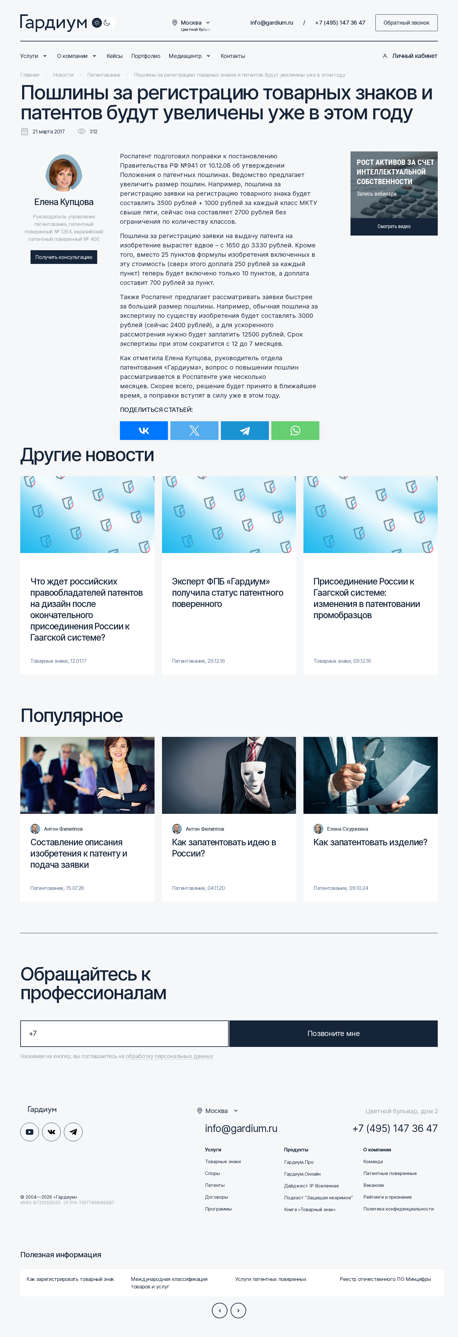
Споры (212, 1173)
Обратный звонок (407, 22)
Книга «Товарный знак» (310, 1209)
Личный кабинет (415, 56)
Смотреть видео (394, 226)
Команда (373, 1161)
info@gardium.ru (271, 22)
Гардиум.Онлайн (302, 1174)
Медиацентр (185, 56)
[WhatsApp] (295, 426)
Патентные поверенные (390, 1173)
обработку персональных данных (168, 1056)
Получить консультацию (63, 257)
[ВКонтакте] (144, 426)
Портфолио (145, 56)
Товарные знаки (223, 1161)
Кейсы (115, 56)
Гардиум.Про (299, 1162)
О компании (72, 56)
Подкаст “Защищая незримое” (318, 1198)
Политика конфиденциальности (398, 1209)
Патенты (215, 1185)
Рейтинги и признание (387, 1197)
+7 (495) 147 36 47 (340, 22)
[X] (194, 426)
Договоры (216, 1197)
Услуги (29, 56)
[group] (87, 575)
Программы (218, 1209)
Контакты (233, 56)
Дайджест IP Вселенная (311, 1186)
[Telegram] (245, 426)
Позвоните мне (334, 1033)
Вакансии (373, 1185)
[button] (219, 1310)
